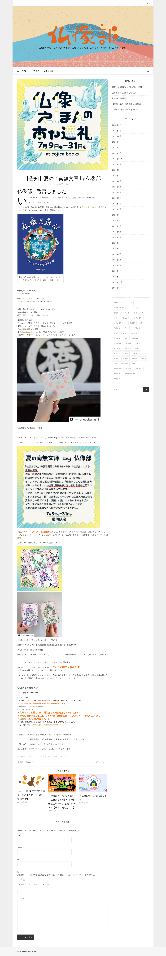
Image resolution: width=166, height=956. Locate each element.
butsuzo (127, 303)
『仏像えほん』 (90, 207)
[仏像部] (83, 34)
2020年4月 (116, 254)
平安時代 (117, 348)
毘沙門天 (117, 353)
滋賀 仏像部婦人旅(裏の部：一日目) (127, 87)
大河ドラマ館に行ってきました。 (126, 109)
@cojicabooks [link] (32, 301)
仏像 (115, 318)
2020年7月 (116, 237)
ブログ (36, 71)
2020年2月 (116, 265)
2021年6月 (116, 181)
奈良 (55, 756)
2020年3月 (116, 259)
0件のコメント (102, 762)
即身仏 (116, 333)
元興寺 (23, 712)
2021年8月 (116, 170)
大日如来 (134, 333)
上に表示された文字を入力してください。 (34, 884)
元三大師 (117, 328)
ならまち (22, 756)
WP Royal (32, 951)
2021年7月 (116, 175)
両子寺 (127, 313)
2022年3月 (116, 147)
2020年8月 (116, 231)
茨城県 (128, 369)
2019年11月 (117, 282)
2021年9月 (116, 164)
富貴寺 (128, 343)
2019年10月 (117, 288)
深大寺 (134, 358)
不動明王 (117, 313)
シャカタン (136, 308)
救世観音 (128, 348)
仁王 (143, 313)
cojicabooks (32, 706)
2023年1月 (116, 130)
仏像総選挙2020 (120, 323)
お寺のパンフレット (121, 308)
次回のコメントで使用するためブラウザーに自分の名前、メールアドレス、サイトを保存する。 (56, 874)
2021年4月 (116, 192)
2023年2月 (116, 125)
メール (20, 847)
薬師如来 (138, 369)
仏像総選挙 (138, 318)
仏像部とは (48, 71)
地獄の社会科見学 (119, 98)
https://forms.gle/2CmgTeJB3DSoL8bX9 (44, 724)
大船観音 (117, 338)
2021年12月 (117, 158)
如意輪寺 (135, 338)
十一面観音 (136, 328)
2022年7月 (116, 142)
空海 (115, 363)
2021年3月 (116, 198)
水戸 (126, 353)
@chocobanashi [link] (26, 332)
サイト (20, 859)
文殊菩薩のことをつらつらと (124, 92)
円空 (126, 328)
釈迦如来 (117, 374)
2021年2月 (116, 203)
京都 (135, 313)
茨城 (133, 363)
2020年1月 (116, 271)
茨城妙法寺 (118, 369)
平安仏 (137, 343)
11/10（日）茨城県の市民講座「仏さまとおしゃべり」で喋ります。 (31, 795)
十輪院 (23, 715)
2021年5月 (116, 187)
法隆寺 (125, 358)
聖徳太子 (125, 363)
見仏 (62, 756)
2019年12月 (117, 276)
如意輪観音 (118, 343)
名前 (19, 835)
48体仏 (116, 303)
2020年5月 (116, 248)
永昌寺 (116, 358)
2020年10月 (117, 220)
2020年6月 (116, 243)
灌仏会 (144, 358)
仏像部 (42, 756)
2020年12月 (117, 215)
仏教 (141, 323)
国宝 (49, 756)
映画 (137, 348)
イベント (25, 71)
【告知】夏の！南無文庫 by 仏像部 (126, 104)
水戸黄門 (135, 353)
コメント (21, 898)
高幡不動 (117, 379)
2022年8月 (116, 136)
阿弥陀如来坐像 (130, 374)
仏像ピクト (125, 318)
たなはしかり (29, 762)
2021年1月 (116, 209)
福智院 (23, 718)
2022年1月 (116, 153)
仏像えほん (32, 756)
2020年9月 (116, 226)
